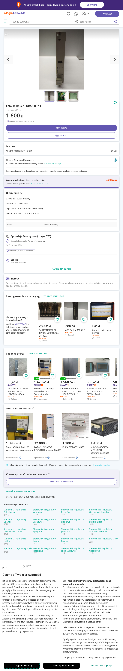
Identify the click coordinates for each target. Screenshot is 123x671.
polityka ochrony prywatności (102, 657)
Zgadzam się (24, 665)
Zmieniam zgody (101, 665)
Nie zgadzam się (64, 665)
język (28, 565)
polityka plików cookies (74, 657)
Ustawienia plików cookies (85, 645)
